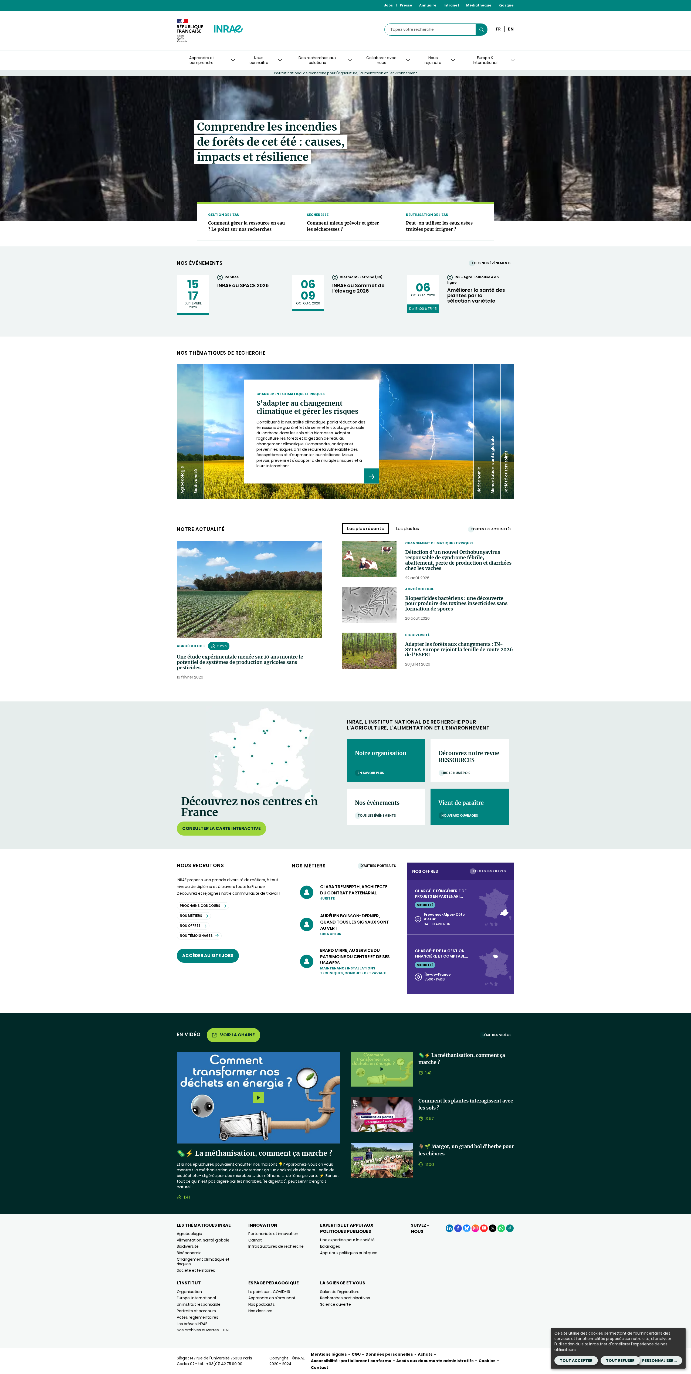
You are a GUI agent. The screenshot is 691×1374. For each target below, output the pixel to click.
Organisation (189, 1291)
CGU (356, 1354)
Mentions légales (329, 1354)
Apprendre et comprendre (201, 60)
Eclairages (330, 1246)
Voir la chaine (237, 1035)
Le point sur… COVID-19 (269, 1291)
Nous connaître (258, 60)
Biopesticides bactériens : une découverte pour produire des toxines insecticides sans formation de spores (456, 604)
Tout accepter (576, 1360)
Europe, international (196, 1298)
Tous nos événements (492, 263)
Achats (425, 1354)
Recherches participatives (345, 1298)
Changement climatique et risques (439, 543)
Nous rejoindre (433, 60)
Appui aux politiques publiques (348, 1253)
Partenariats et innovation (273, 1233)
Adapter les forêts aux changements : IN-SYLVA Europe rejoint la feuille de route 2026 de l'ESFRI (459, 649)
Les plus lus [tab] (407, 528)
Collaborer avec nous (381, 60)
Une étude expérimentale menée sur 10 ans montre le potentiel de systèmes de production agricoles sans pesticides (240, 662)
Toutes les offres (489, 871)
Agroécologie (191, 646)
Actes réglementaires (197, 1317)
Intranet (451, 5)
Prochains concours (200, 905)
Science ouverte (335, 1304)
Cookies (487, 1360)
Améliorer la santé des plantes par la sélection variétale (476, 295)
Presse (406, 5)
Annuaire (427, 5)
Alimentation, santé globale (203, 1240)
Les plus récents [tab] (365, 528)
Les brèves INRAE (192, 1323)
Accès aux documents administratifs (435, 1360)
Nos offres (190, 925)
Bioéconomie (189, 1253)
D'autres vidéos (497, 1035)
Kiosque (506, 5)
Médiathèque (479, 5)
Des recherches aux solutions (317, 60)
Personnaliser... (659, 1360)
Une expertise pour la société (347, 1240)
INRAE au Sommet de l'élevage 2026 (358, 288)
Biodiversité (417, 635)
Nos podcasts (261, 1304)
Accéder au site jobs (207, 955)
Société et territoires (196, 1270)
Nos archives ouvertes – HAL (203, 1330)
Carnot (255, 1240)
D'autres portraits (378, 865)
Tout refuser (620, 1360)
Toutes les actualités (491, 529)
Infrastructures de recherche (276, 1246)
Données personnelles (389, 1354)
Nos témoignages (196, 935)
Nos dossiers (260, 1311)
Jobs (388, 5)
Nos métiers (191, 915)
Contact (319, 1367)
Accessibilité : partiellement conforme (351, 1360)
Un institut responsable (199, 1304)
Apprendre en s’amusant (272, 1298)
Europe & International (485, 60)
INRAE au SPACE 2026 (243, 285)
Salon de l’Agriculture (340, 1291)
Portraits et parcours (196, 1311)
